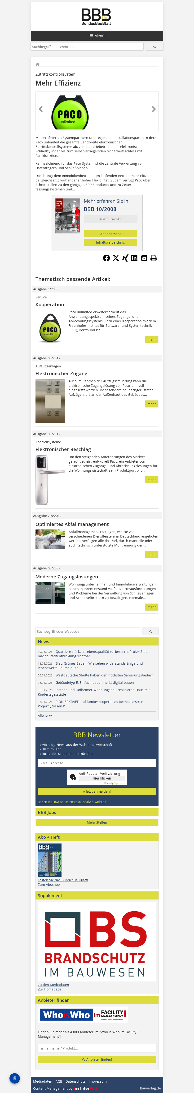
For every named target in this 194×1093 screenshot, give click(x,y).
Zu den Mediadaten (53, 984)
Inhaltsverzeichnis (110, 242)
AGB (59, 1081)
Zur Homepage (49, 989)
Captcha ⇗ (114, 783)
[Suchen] (154, 46)
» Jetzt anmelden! (97, 791)
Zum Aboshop (49, 884)
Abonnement (110, 234)
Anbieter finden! (98, 1059)
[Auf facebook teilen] (106, 260)
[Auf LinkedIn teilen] (135, 260)
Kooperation (49, 304)
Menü (99, 35)
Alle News (45, 715)
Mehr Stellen (97, 822)
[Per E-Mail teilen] (144, 258)
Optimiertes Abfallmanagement (72, 524)
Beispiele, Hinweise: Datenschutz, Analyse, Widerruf (72, 802)
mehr (151, 339)
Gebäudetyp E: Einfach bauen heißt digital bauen (86, 682)
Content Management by (53, 1088)
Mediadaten (42, 1081)
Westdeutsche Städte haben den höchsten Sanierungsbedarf (95, 675)
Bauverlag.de (150, 1088)
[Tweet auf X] (116, 260)
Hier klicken (102, 778)
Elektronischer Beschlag (63, 449)
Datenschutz (75, 1081)
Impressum (98, 1081)
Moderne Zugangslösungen (66, 576)
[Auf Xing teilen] (125, 260)
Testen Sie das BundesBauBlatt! (63, 880)
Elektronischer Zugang (61, 373)
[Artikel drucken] (154, 258)
